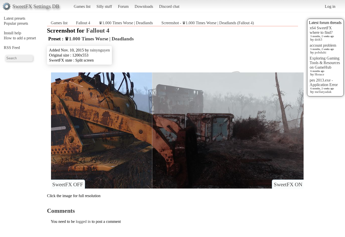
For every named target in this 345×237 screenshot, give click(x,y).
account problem (323, 45)
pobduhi (320, 52)
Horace (319, 74)
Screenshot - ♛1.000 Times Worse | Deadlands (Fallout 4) (207, 23)
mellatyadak (323, 92)
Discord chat (169, 6)
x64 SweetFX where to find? (321, 30)
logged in (83, 221)
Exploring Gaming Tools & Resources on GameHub (325, 62)
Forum (123, 6)
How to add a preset (20, 38)
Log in (330, 6)
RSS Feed (12, 47)
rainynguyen (100, 50)
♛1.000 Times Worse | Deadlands (126, 23)
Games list (82, 6)
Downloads (144, 6)
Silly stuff (104, 6)
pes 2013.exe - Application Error (324, 82)
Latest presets (14, 18)
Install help (12, 33)
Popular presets (16, 23)
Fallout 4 (83, 23)
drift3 (318, 39)
